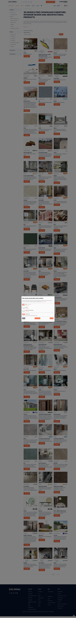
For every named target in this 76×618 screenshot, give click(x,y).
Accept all (51, 318)
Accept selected (37, 318)
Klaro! (52, 320)
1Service (27, 308)
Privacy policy (44, 301)
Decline (23, 318)
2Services (27, 305)
